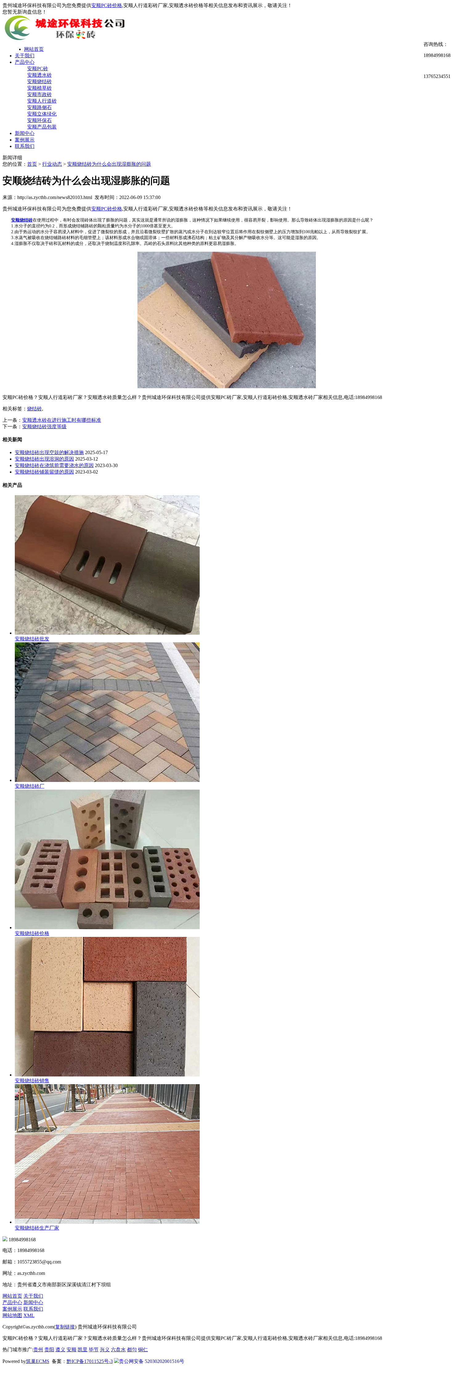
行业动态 (52, 164)
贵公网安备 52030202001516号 (151, 1361)
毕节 (94, 1349)
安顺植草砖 (39, 88)
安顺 (71, 1349)
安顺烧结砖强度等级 (44, 426)
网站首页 (34, 49)
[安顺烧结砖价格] (107, 927)
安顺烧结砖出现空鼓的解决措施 (49, 452)
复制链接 (65, 1326)
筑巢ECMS (37, 1361)
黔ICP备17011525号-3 (90, 1361)
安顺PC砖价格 (106, 5)
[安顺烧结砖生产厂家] (107, 1222)
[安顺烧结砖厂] (107, 780)
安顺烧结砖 (39, 81)
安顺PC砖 (37, 68)
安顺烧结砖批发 (32, 638)
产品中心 (25, 62)
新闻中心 (25, 133)
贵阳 (49, 1349)
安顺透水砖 (39, 75)
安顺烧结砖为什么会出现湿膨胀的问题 (109, 164)
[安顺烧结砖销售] (107, 1074)
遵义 (60, 1349)
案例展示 (25, 139)
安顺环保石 (39, 120)
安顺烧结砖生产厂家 (37, 1227)
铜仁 (143, 1349)
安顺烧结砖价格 (32, 933)
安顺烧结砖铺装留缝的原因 (44, 471)
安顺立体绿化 (42, 113)
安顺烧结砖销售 (32, 1080)
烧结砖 (34, 408)
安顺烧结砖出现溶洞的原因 (44, 459)
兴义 (105, 1349)
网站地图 (12, 1315)
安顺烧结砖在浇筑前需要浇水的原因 (54, 465)
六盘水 (118, 1349)
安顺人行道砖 (42, 101)
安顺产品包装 (42, 126)
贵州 (38, 1349)
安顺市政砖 (39, 94)
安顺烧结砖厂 (29, 786)
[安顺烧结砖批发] (107, 633)
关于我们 (25, 55)
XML (29, 1315)
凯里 (83, 1349)
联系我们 (25, 146)
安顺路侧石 (39, 107)
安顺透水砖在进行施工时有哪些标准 (61, 420)
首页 (32, 164)
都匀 (132, 1349)
